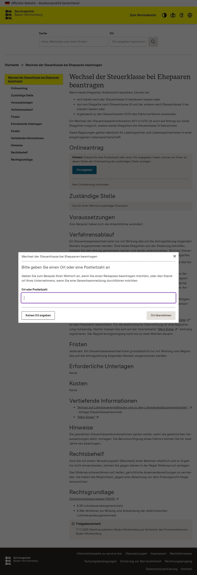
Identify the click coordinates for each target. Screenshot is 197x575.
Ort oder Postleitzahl (34, 289)
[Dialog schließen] (175, 256)
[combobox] (98, 298)
